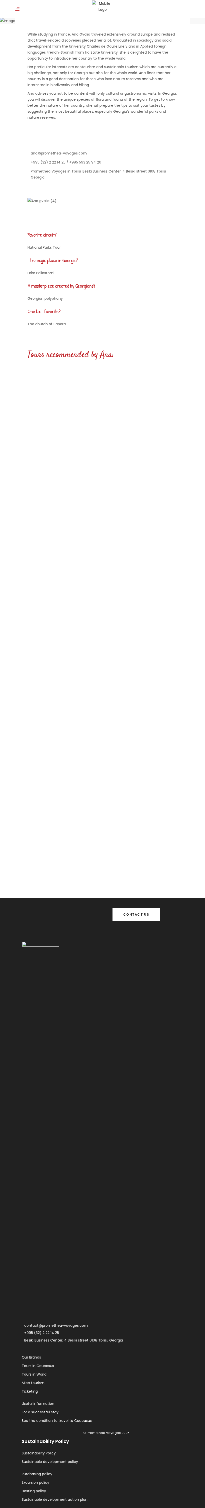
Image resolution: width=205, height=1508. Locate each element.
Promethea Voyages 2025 (108, 1432)
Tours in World (34, 1374)
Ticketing (30, 1391)
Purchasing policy (37, 1473)
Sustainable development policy (50, 1461)
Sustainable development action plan (55, 1499)
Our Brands (31, 1357)
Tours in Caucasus (38, 1365)
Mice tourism (33, 1382)
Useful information (38, 1403)
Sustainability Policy (39, 1453)
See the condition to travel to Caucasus (57, 1420)
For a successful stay (40, 1412)
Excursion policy (35, 1482)
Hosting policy (34, 1490)
